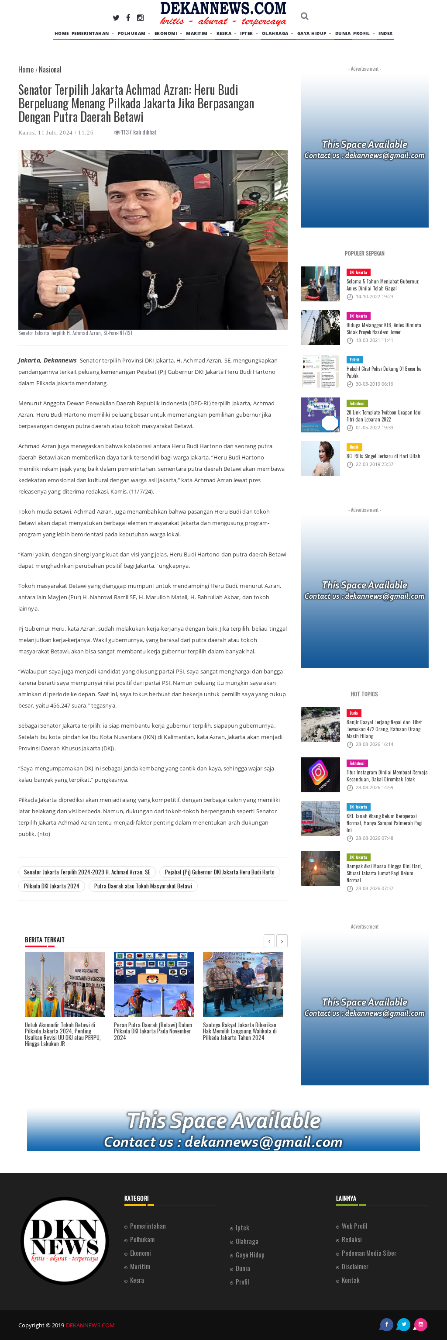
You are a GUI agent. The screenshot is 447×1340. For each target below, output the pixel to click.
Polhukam (133, 33)
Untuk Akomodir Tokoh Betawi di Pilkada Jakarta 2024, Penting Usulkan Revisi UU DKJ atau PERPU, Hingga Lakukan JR (63, 1034)
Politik (355, 359)
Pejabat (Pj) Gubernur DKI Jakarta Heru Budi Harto (220, 871)
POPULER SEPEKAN (365, 253)
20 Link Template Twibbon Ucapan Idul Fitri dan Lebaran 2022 (384, 416)
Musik (354, 446)
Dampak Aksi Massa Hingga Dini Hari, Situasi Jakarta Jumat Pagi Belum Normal (384, 873)
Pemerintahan (91, 33)
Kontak (351, 1280)
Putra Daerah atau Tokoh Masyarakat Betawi (143, 885)
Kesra (225, 33)
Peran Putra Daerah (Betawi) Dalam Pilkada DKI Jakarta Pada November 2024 (153, 1031)
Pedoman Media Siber (369, 1252)
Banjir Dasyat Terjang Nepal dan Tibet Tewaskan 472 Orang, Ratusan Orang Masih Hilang (384, 728)
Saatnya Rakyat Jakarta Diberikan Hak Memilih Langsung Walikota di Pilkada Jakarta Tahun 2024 (240, 1031)
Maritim (197, 33)
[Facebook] (128, 17)
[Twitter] (116, 17)
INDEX (385, 33)
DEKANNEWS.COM (90, 1325)
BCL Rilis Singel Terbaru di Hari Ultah (383, 455)
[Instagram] (140, 17)
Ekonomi (167, 33)
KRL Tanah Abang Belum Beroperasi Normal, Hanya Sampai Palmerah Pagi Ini (385, 822)
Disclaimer (355, 1266)
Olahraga (276, 33)
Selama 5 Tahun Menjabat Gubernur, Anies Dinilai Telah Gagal (383, 285)
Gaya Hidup (312, 33)
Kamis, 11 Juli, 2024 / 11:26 (56, 132)
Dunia (343, 33)
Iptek (247, 33)
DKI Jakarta (358, 272)
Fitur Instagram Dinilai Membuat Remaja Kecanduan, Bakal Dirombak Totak (387, 776)
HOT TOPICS (364, 694)
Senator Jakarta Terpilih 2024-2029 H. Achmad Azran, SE (87, 871)
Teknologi (357, 403)
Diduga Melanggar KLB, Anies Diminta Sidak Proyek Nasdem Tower (384, 328)
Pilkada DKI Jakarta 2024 (51, 885)
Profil (362, 33)
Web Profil (354, 1225)
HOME (62, 33)
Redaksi (352, 1239)
